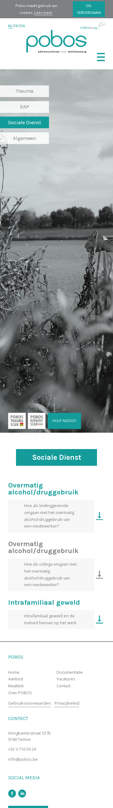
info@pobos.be (23, 759)
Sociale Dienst (24, 122)
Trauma (24, 91)
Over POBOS (20, 692)
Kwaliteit (16, 686)
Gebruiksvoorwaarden (29, 703)
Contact (63, 686)
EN (22, 25)
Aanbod (15, 679)
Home (13, 672)
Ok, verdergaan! (89, 9)
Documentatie (69, 672)
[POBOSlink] (93, 26)
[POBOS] (56, 41)
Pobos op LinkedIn (22, 793)
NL (10, 25)
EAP (24, 107)
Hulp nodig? (64, 420)
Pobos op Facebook (12, 793)
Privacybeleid (67, 703)
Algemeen (24, 138)
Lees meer (43, 12)
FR (16, 25)
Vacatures (65, 679)
